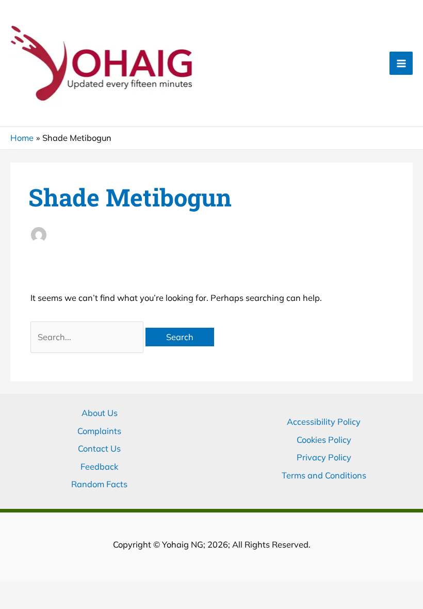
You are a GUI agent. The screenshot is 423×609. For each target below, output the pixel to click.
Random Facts (99, 484)
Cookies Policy (324, 440)
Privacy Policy (324, 457)
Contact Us (99, 448)
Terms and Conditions (324, 475)
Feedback (99, 466)
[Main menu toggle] (401, 63)
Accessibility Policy (324, 421)
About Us (100, 413)
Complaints (99, 431)
